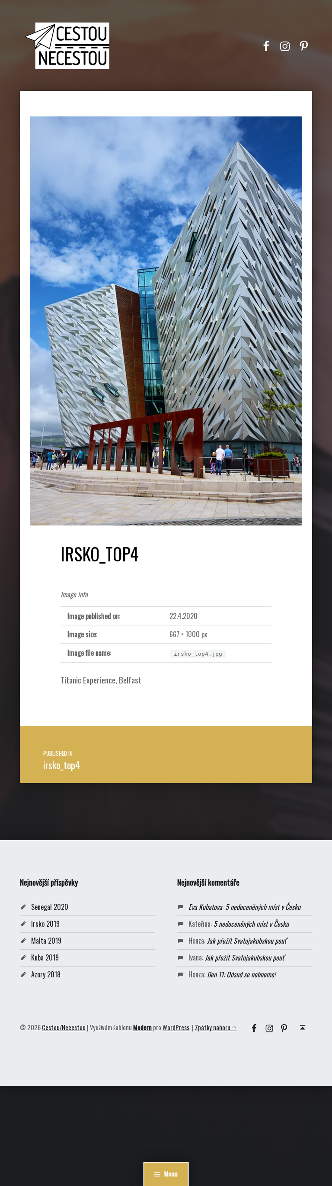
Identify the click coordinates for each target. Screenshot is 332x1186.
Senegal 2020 (49, 907)
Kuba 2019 (45, 957)
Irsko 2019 (45, 924)
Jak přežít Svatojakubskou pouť (246, 940)
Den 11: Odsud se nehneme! (241, 974)
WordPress (176, 1027)
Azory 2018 (46, 974)
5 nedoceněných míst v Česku (262, 907)
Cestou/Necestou (64, 1027)
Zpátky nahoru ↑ (215, 1027)
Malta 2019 (46, 940)
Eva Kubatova (205, 907)
